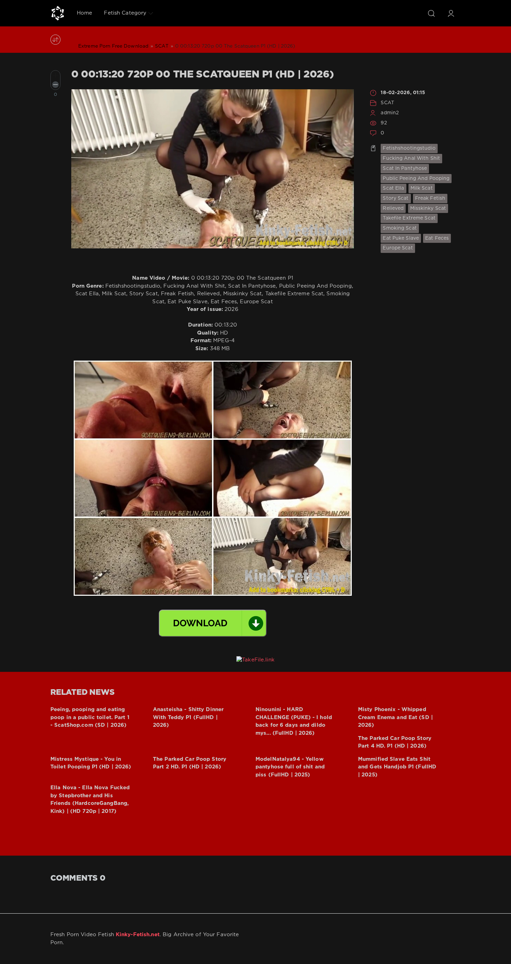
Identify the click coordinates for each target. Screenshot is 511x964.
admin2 (390, 113)
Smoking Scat (399, 228)
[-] (55, 84)
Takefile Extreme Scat (409, 218)
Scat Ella (393, 188)
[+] (55, 75)
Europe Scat (398, 248)
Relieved (393, 208)
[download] (213, 623)
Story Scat (395, 198)
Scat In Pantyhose (405, 168)
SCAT (387, 103)
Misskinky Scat (428, 208)
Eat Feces (437, 238)
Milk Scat (422, 188)
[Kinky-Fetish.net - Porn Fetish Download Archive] (57, 13)
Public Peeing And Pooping (416, 178)
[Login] (451, 13)
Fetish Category (125, 13)
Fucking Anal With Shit (411, 158)
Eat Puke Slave (401, 238)
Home (84, 13)
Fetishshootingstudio (409, 148)
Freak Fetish (430, 198)
